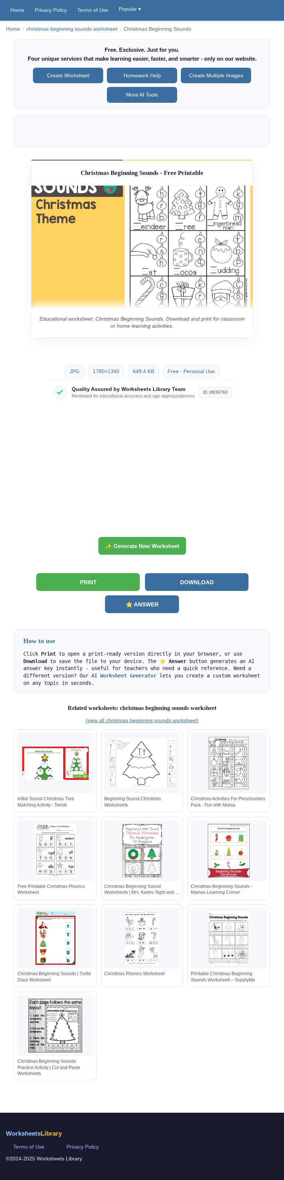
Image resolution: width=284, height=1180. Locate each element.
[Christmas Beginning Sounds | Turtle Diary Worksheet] (55, 938)
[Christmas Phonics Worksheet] (142, 938)
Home (17, 10)
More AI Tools (142, 95)
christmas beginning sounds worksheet (71, 29)
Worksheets (34, 1133)
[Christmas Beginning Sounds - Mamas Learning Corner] (228, 851)
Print (88, 582)
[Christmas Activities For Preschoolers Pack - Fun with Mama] (228, 763)
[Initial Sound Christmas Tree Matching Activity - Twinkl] (55, 763)
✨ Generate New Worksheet (142, 546)
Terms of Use (92, 10)
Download (197, 582)
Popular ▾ (130, 9)
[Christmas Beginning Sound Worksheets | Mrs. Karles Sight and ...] (142, 851)
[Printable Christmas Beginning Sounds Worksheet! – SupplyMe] (228, 938)
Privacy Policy (51, 10)
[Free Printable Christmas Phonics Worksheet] (55, 851)
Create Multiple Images (216, 75)
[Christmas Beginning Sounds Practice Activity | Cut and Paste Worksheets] (55, 1025)
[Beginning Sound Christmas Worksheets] (142, 763)
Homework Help (142, 75)
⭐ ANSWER (142, 604)
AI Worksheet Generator (123, 676)
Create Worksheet (68, 75)
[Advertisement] (142, 471)
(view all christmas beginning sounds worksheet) (142, 720)
